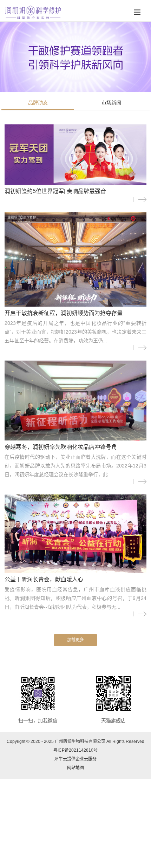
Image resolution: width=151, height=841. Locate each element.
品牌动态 (38, 102)
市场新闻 (111, 102)
